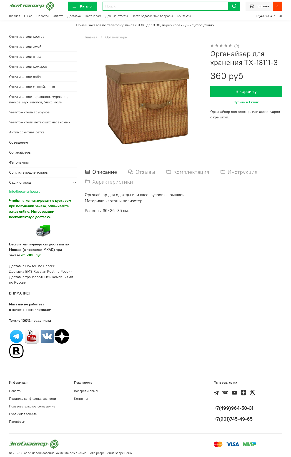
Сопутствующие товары (28, 172)
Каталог (86, 6)
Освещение (18, 142)
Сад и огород (20, 182)
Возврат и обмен (86, 391)
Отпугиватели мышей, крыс (32, 86)
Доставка (74, 16)
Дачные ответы (116, 16)
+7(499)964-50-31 (268, 16)
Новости (42, 16)
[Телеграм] (16, 336)
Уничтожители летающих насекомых (39, 122)
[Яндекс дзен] (62, 336)
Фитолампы (19, 162)
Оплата (58, 16)
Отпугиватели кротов (26, 36)
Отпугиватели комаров (28, 66)
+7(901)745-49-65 (233, 419)
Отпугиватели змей (25, 46)
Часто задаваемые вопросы (152, 16)
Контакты (184, 16)
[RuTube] (16, 350)
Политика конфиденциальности (32, 399)
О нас (28, 16)
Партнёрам (93, 16)
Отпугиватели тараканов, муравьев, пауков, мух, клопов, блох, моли (38, 99)
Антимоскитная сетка (27, 132)
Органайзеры (116, 37)
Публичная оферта (23, 414)
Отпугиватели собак (26, 76)
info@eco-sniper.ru (24, 191)
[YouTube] (32, 336)
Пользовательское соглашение (32, 406)
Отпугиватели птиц (25, 56)
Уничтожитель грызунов (29, 112)
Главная (14, 16)
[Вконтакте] (47, 336)
